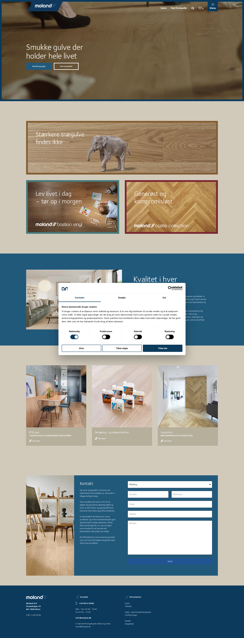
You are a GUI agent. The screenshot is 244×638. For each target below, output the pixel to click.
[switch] (106, 337)
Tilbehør (128, 606)
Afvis (81, 348)
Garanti (128, 621)
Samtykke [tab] (80, 297)
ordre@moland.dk (83, 626)
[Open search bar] (192, 8)
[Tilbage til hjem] (45, 5)
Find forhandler (179, 8)
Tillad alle (162, 348)
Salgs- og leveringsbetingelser (138, 612)
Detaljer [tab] (122, 297)
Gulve (164, 8)
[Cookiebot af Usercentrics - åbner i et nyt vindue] (170, 288)
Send (170, 561)
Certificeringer (131, 615)
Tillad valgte (122, 348)
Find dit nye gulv (38, 66)
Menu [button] (213, 8)
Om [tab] (164, 297)
